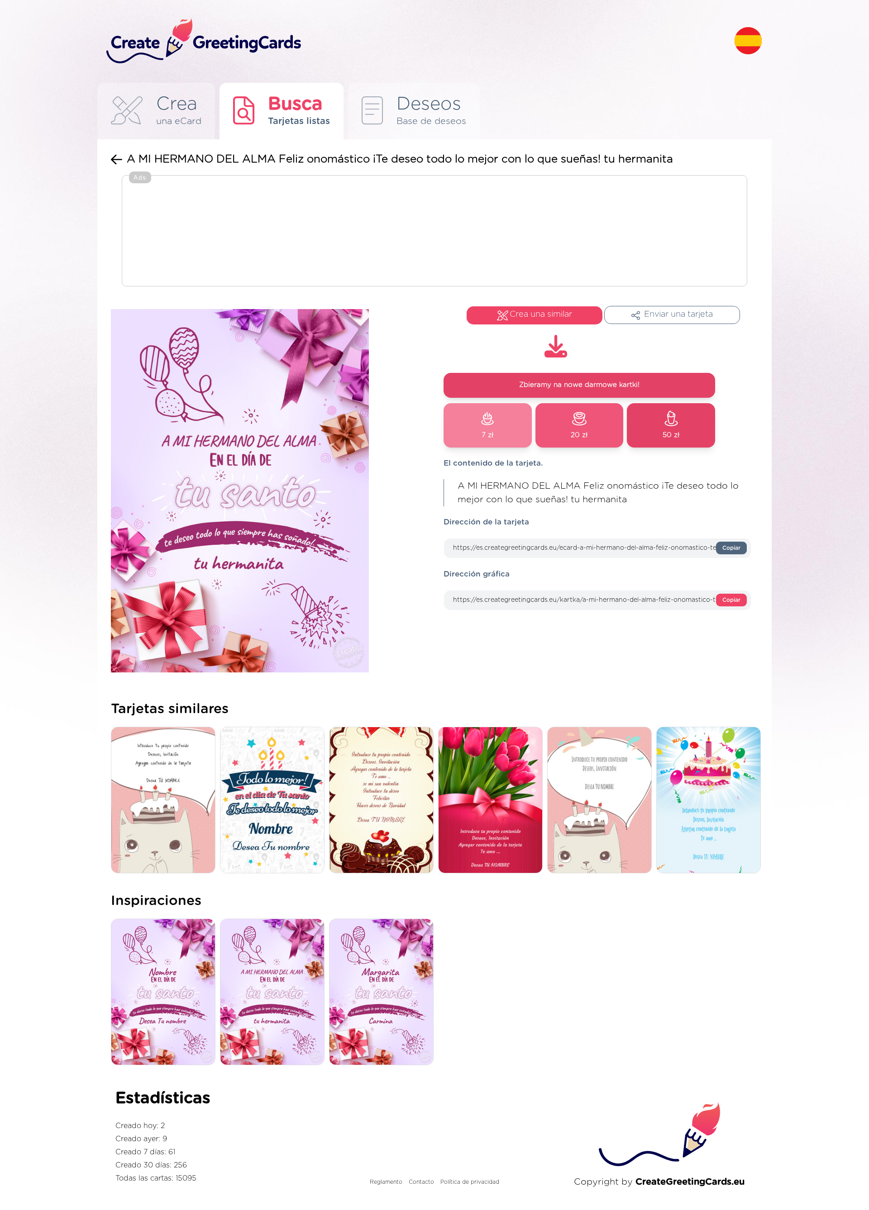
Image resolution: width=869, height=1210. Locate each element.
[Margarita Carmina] (383, 993)
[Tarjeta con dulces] (383, 801)
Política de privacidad (469, 1182)
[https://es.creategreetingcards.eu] (413, 41)
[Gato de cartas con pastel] (165, 801)
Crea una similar (541, 314)
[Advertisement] (434, 231)
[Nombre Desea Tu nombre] (165, 993)
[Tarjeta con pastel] (710, 801)
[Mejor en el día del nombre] (274, 801)
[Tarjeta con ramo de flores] (492, 801)
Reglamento (386, 1182)
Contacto (421, 1182)
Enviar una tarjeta (678, 314)
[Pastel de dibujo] (601, 801)
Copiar (731, 548)
